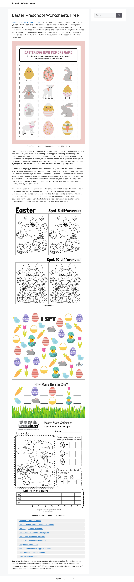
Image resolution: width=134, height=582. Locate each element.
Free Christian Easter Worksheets (32, 553)
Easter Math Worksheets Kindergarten (34, 533)
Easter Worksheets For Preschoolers (33, 541)
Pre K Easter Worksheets (28, 557)
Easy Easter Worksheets (28, 545)
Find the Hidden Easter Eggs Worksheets (35, 549)
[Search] (119, 15)
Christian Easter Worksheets (30, 521)
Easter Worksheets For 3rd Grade (32, 537)
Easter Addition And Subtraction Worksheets (36, 525)
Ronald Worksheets (24, 3)
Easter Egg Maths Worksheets (31, 529)
